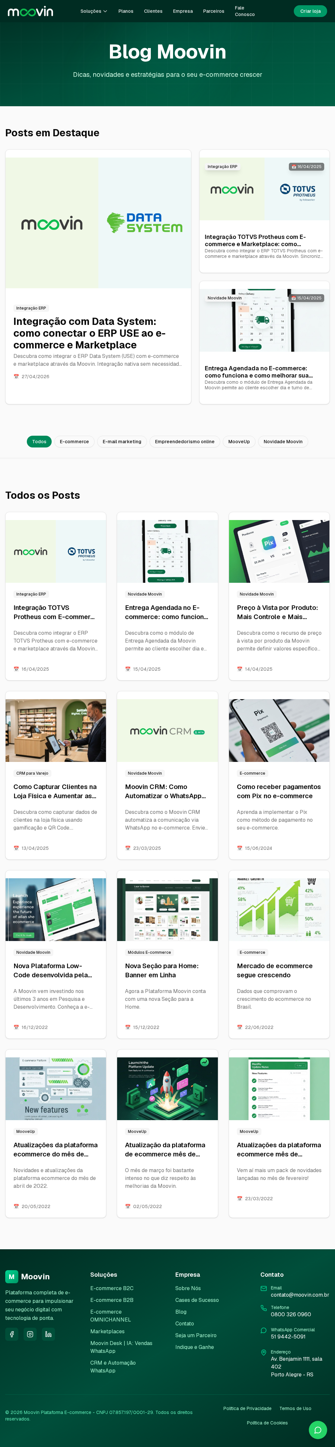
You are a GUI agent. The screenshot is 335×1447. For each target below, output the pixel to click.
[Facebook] (11, 1334)
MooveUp (239, 442)
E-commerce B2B (111, 1300)
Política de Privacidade (247, 1408)
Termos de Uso (295, 1408)
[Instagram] (30, 1334)
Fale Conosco (245, 11)
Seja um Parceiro (196, 1335)
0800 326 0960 (291, 1314)
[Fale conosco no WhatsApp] (318, 1430)
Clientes (153, 11)
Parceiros (213, 11)
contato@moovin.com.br (300, 1294)
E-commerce (74, 442)
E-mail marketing (122, 442)
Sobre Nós (188, 1288)
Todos (39, 442)
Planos (125, 11)
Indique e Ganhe (194, 1347)
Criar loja (310, 11)
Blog (180, 1311)
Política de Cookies (267, 1423)
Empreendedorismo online (185, 442)
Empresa (183, 11)
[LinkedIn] (48, 1334)
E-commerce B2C (111, 1288)
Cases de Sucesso (197, 1300)
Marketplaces (107, 1331)
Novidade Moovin (283, 442)
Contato (184, 1323)
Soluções (90, 11)
